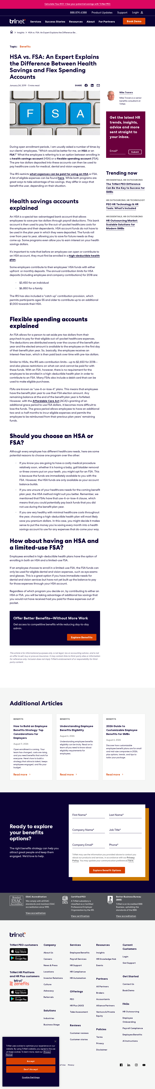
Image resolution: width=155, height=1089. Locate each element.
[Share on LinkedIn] (92, 85)
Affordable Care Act (46, 401)
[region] (30, 1062)
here (61, 178)
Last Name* (116, 815)
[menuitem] (78, 12)
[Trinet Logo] (18, 21)
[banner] (78, 4)
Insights (20, 32)
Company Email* (82, 844)
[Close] (55, 1041)
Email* (114, 151)
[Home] (11, 32)
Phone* (113, 844)
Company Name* (83, 830)
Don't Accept (31, 1069)
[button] (107, 870)
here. (131, 860)
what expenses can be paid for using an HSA (59, 174)
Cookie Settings (31, 1077)
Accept (31, 1061)
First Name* (79, 815)
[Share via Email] (98, 85)
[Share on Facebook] (86, 85)
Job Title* (115, 830)
